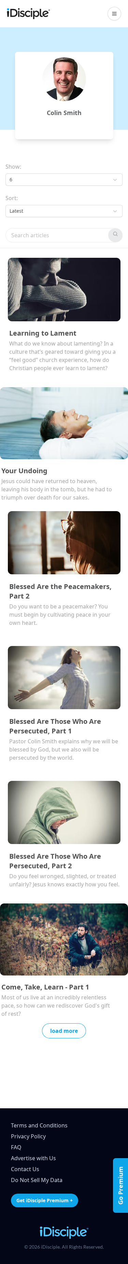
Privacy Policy (28, 1136)
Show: (13, 166)
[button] (114, 13)
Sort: (11, 198)
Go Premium (120, 1185)
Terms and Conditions (39, 1125)
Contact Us (25, 1169)
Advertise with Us (33, 1158)
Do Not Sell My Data (36, 1180)
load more (64, 1031)
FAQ (16, 1147)
